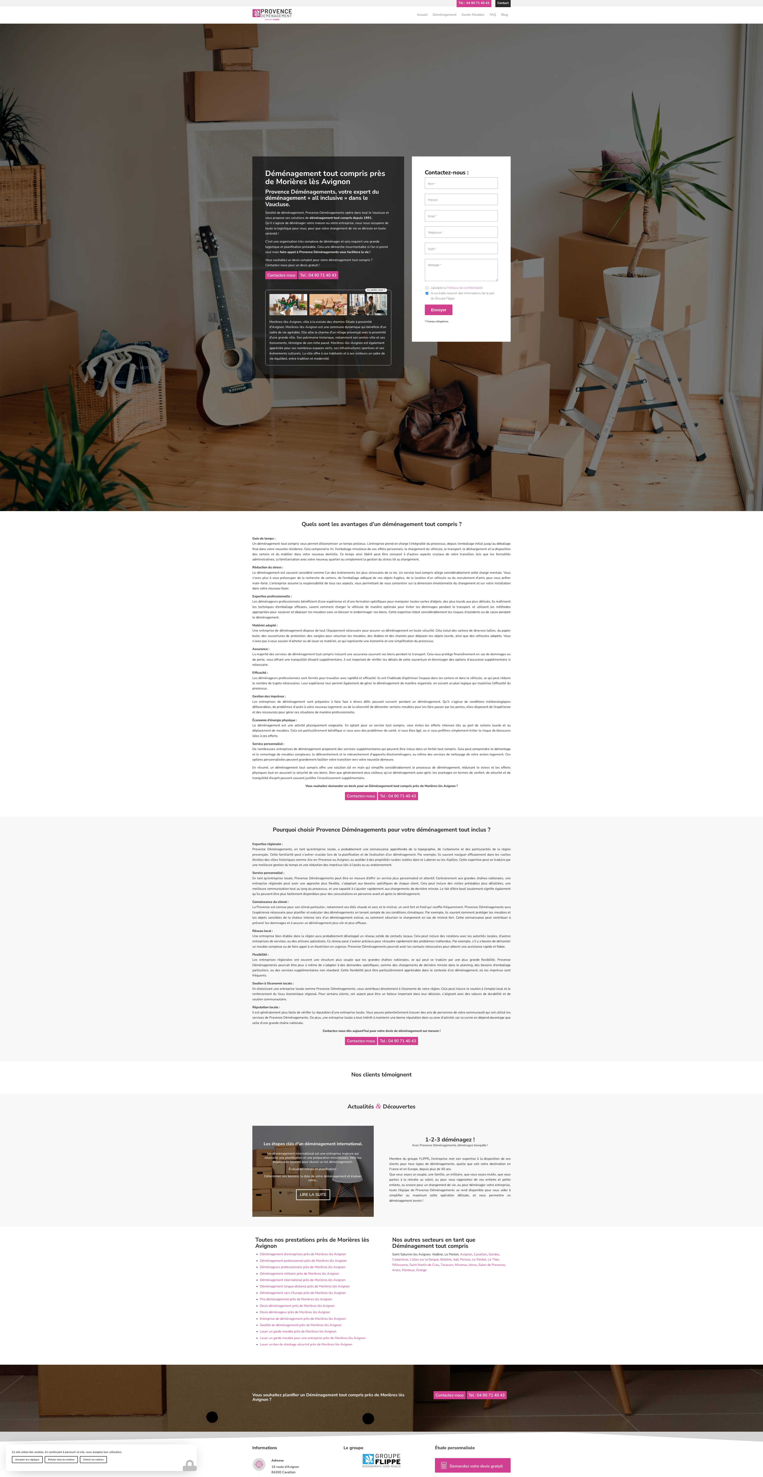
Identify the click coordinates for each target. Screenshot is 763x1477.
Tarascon (447, 1265)
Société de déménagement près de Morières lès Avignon (301, 1325)
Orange (421, 1270)
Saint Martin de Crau (424, 1265)
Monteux (408, 1270)
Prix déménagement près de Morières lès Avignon (296, 1299)
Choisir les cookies (93, 1459)
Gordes (494, 1254)
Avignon (466, 1254)
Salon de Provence (491, 1265)
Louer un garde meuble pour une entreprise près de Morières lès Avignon (313, 1338)
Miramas (461, 1265)
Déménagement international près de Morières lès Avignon (302, 1280)
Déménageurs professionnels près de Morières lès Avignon (302, 1267)
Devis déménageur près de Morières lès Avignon (295, 1312)
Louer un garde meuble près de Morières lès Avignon (298, 1331)
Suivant (365, 1171)
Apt (456, 1259)
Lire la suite (313, 1199)
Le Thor (493, 1259)
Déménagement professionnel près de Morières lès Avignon (303, 1261)
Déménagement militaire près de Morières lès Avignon (299, 1273)
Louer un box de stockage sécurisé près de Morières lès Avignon (306, 1344)
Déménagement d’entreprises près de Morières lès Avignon (303, 1254)
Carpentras (400, 1259)
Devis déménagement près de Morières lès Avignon (297, 1306)
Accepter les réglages (27, 1459)
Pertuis (465, 1259)
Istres (473, 1265)
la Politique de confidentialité (462, 288)
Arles (396, 1270)
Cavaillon (480, 1254)
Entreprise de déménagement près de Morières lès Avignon (303, 1319)
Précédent (261, 1171)
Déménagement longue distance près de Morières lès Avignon (305, 1286)
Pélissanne (400, 1265)
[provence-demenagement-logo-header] (381, 14)
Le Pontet (479, 1259)
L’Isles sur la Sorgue (424, 1259)
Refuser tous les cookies (61, 1459)
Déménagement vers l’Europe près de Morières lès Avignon (303, 1293)
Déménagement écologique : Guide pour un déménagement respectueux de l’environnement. (313, 1141)
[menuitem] (474, 3)
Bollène (446, 1259)
